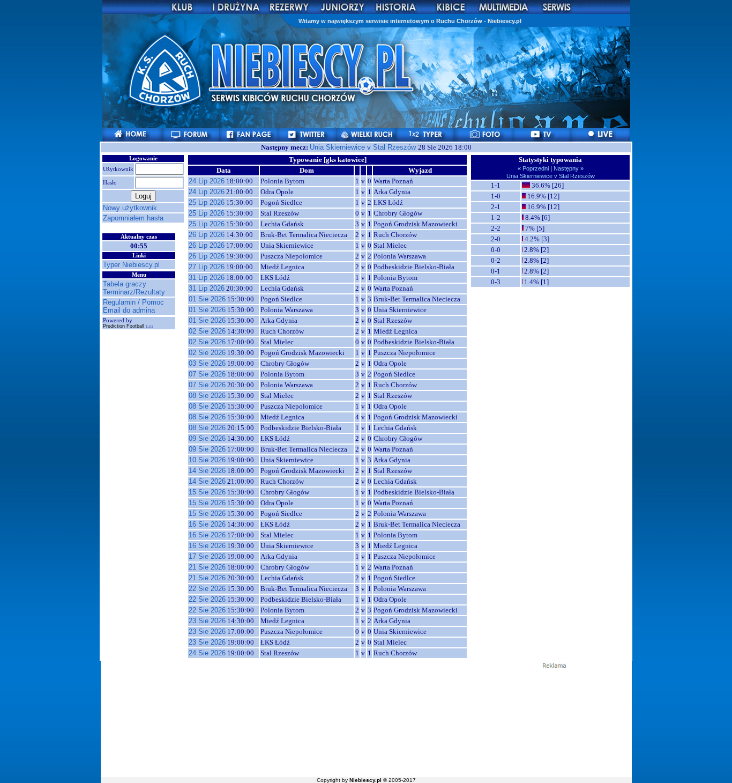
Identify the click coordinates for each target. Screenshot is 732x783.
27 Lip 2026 (207, 267)
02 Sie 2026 (207, 331)
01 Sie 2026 (207, 299)
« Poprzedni (534, 168)
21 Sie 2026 (207, 567)
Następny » (568, 168)
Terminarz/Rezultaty (134, 292)
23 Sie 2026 (207, 621)
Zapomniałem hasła (133, 218)
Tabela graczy (124, 284)
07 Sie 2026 (207, 374)
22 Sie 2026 (207, 589)
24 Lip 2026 (207, 181)
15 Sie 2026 (207, 492)
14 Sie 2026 (207, 471)
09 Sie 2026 (207, 438)
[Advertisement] (366, 721)
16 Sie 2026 (207, 524)
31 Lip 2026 (207, 278)
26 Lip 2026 (207, 235)
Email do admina (129, 310)
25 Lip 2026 (207, 202)
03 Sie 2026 (207, 363)
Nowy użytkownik (130, 208)
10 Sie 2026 (207, 460)
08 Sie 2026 (207, 396)
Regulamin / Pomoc (133, 302)
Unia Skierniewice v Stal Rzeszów (364, 147)
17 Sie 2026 (207, 556)
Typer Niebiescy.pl (131, 265)
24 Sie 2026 (207, 653)
